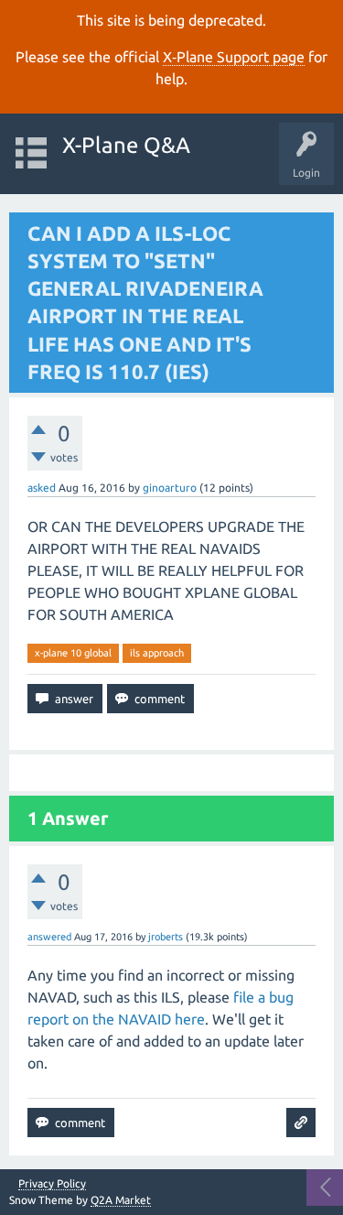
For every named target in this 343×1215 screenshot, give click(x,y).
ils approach (157, 652)
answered (49, 936)
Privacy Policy (52, 1183)
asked (41, 488)
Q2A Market (121, 1200)
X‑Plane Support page (234, 57)
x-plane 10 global (73, 652)
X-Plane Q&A (126, 145)
